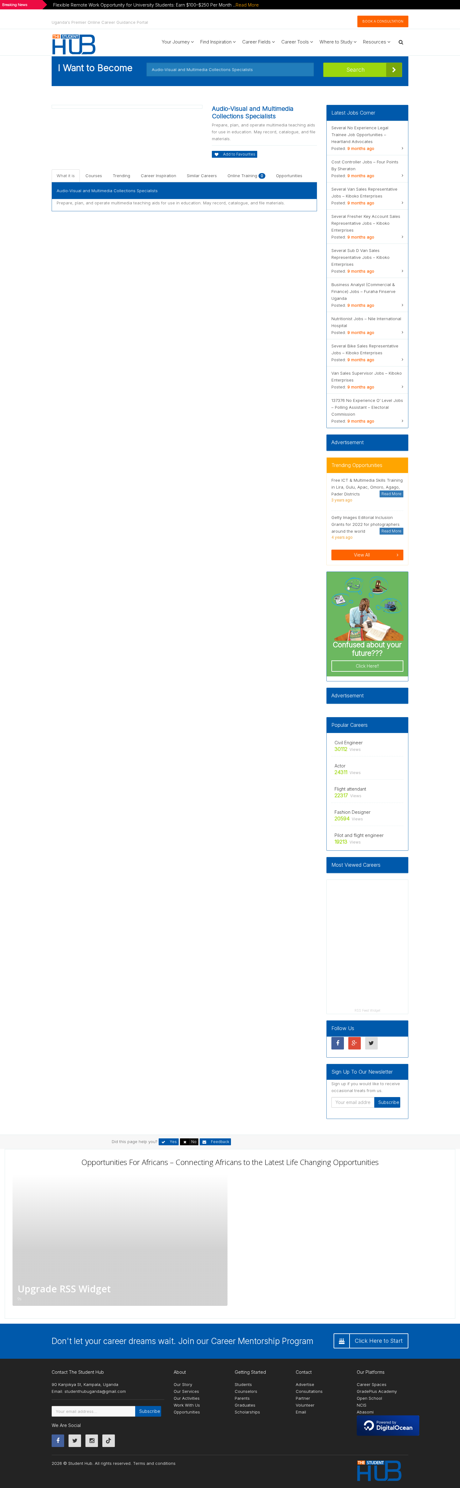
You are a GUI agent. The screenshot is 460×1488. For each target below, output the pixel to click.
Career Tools (295, 42)
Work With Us (187, 1405)
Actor (340, 765)
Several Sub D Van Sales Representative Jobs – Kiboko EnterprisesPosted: (360, 261)
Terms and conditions (154, 1463)
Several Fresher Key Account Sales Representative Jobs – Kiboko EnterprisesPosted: (365, 226)
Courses (93, 175)
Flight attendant (350, 789)
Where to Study (336, 42)
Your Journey (176, 42)
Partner (303, 1398)
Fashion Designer (353, 812)
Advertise (305, 1384)
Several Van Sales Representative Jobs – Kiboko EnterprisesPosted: (364, 196)
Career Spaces (371, 1384)
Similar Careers (202, 175)
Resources (375, 42)
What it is (66, 175)
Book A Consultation (382, 21)
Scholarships (247, 1411)
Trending (121, 175)
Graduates (245, 1405)
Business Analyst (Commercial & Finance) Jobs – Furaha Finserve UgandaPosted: (363, 295)
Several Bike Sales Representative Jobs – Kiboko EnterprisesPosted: (364, 352)
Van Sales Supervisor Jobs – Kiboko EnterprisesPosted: (366, 380)
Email (301, 1411)
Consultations (309, 1391)
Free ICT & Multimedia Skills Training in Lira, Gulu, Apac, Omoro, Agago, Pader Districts (367, 487)
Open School (369, 1398)
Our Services (186, 1391)
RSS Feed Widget (367, 1010)
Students (243, 1384)
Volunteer (305, 1405)
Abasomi (365, 1411)
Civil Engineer (349, 742)
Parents (242, 1398)
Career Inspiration (158, 175)
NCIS (361, 1405)
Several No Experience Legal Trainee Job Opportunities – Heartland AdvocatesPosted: (359, 138)
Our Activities (187, 1398)
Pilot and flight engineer (359, 835)
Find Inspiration (216, 42)
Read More (247, 5)
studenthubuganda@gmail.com (95, 1391)
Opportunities (289, 175)
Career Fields (257, 42)
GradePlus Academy (377, 1391)
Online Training (245, 175)
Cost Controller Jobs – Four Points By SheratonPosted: (364, 168)
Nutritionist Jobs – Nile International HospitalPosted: (366, 325)
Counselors (246, 1391)
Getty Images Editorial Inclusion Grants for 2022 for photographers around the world (365, 524)
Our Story (183, 1384)
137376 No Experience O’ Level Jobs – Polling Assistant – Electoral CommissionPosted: (367, 410)
